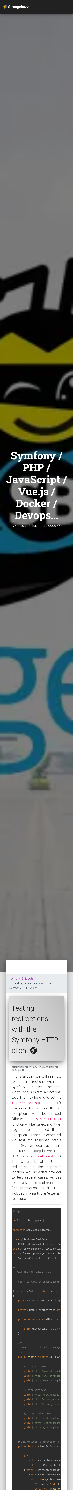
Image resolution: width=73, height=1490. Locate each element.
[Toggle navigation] (65, 7)
